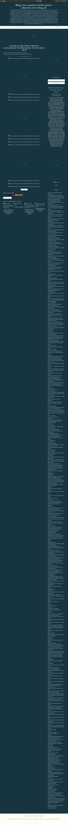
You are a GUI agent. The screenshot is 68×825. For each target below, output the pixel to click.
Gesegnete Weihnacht (52, 443)
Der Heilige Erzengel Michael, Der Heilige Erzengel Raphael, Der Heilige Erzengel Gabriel (56, 343)
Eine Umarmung (51, 395)
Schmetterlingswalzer (52, 642)
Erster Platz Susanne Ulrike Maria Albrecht (56, 410)
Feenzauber (50, 418)
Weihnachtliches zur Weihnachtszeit (55, 759)
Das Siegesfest (50, 331)
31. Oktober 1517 (51, 250)
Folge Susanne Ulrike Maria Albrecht (55, 419)
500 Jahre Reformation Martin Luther (55, 251)
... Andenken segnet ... (52, 273)
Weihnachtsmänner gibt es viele (54, 761)
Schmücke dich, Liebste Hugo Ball (54, 644)
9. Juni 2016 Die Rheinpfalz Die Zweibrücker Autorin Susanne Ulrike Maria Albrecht (56, 260)
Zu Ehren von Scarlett (52, 790)
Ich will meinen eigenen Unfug (53, 501)
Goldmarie (50, 448)
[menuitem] (11, 27)
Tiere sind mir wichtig (52, 729)
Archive (36, 27)
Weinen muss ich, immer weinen (54, 762)
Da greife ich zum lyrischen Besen (54, 313)
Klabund (49, 540)
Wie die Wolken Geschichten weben (54, 772)
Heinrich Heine (51, 462)
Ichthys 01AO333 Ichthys (53, 498)
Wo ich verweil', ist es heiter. (53, 784)
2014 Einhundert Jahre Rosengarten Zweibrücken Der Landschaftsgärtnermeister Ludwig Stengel (56, 212)
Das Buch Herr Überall (52, 320)
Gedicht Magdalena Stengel (53, 433)
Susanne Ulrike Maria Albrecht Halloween (56, 693)
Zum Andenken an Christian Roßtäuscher (55, 792)
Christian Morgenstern (52, 301)
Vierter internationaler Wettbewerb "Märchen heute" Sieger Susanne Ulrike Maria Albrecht (55, 743)
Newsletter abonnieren (7, 197)
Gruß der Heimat (51, 451)
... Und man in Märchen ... (52, 732)
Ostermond (50, 611)
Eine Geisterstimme (51, 390)
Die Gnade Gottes (51, 362)
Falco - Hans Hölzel (51, 415)
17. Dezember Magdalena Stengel (54, 200)
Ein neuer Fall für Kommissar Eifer (54, 403)
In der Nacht (50, 506)
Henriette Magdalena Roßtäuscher (54, 463)
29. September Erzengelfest (53, 246)
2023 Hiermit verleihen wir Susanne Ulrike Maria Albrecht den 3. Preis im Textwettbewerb (56, 220)
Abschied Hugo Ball (51, 265)
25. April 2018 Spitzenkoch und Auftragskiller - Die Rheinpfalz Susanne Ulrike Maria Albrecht (55, 243)
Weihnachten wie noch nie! (53, 758)
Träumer (49, 730)
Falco (49, 414)
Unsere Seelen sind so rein (53, 733)
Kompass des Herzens (52, 542)
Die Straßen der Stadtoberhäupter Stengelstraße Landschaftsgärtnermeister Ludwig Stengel (55, 380)
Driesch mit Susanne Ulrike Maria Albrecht (56, 385)
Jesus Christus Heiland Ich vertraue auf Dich (56, 518)
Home (11, 27)
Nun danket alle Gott (52, 605)
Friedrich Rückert (51, 425)
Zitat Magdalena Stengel (52, 788)
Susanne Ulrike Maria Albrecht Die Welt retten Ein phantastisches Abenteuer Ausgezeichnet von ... (55, 685)
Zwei (49, 803)
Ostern (49, 612)
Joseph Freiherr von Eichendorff (54, 534)
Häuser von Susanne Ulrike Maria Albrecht (56, 461)
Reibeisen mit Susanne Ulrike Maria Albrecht (56, 634)
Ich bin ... (49, 494)
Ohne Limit (50, 607)
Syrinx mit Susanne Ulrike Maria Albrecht (56, 725)
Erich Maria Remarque (52, 406)
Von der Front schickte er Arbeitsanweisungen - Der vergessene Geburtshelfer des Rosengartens (55, 749)
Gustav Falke (50, 455)
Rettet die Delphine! (51, 635)
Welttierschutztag (51, 768)
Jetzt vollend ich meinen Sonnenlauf (55, 521)
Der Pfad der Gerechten (52, 349)
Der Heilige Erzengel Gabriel (53, 339)
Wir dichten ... (50, 777)
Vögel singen (50, 746)
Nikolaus (49, 602)
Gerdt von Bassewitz (52, 440)
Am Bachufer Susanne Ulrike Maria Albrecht (56, 271)
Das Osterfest (50, 330)
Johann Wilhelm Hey (52, 532)
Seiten (31, 27)
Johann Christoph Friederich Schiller (55, 527)
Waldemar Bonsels (51, 754)
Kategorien (16, 27)
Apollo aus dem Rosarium (53, 278)
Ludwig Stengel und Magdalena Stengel (55, 576)
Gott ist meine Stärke (52, 450)
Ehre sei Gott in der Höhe (52, 389)
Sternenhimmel (50, 663)
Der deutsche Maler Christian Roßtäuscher (56, 335)
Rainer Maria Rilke (51, 633)
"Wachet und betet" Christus (53, 753)
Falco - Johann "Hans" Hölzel (53, 417)
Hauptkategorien (24, 27)
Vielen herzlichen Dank (52, 740)
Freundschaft (50, 423)
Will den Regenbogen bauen (53, 776)
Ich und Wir (50, 499)
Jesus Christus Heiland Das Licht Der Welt (56, 517)
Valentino (49, 735)
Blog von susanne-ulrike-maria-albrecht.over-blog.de (34, 6)
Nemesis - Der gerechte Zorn (53, 601)
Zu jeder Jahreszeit (51, 791)
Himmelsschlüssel (51, 473)
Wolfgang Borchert (51, 786)
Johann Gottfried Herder (52, 531)
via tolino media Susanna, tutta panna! (55, 739)
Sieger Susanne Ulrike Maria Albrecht (55, 655)
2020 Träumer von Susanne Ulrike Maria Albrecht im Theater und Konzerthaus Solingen (55, 216)
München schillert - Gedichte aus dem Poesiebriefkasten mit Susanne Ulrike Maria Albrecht (56, 596)
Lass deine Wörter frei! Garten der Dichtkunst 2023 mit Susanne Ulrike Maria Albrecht (56, 548)
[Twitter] (38, 1)
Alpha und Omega (51, 269)
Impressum (50, 505)
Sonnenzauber (50, 659)
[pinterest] (40, 1)
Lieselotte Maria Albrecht (52, 565)
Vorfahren (50, 751)
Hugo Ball (50, 487)
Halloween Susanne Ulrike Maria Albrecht (56, 459)
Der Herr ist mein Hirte (52, 345)
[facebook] (37, 1)
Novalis (49, 604)
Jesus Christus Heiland (52, 516)
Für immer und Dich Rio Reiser (54, 429)
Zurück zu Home (24, 189)
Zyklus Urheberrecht (52, 808)
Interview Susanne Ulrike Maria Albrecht (55, 513)
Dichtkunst (50, 355)
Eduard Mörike (50, 388)
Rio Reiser (50, 637)
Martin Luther (50, 590)
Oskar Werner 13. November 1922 (54, 609)
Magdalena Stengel (51, 589)
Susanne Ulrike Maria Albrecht (53, 667)
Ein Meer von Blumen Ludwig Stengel (55, 401)
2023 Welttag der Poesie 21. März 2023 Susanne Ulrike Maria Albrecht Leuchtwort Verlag (56, 227)
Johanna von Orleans (52, 525)
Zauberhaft (50, 787)
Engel (49, 404)
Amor (49, 272)
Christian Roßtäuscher (52, 302)
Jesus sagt (50, 520)
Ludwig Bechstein (51, 575)
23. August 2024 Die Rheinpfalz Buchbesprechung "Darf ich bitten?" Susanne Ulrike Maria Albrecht (56, 239)
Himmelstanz (50, 474)
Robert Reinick (50, 638)
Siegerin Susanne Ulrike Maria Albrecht (55, 653)
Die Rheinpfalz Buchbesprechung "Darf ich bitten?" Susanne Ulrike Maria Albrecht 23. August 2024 (56, 370)
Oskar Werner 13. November (53, 608)
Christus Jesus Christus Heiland (54, 309)
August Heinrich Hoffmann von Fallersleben (56, 282)
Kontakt (41, 27)
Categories (25, 52)
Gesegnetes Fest (51, 441)
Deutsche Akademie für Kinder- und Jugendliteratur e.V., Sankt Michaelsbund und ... (55, 352)
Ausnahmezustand (51, 291)
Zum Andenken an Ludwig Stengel (54, 794)
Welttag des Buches (51, 766)
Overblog (40, 815)
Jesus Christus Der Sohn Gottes (54, 514)
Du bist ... (49, 386)
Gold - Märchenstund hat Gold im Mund (55, 447)
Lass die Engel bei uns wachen (53, 550)
